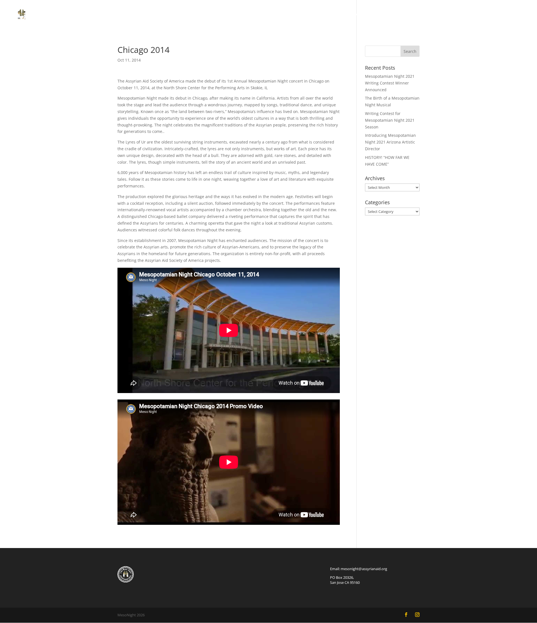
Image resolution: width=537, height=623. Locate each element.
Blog (444, 15)
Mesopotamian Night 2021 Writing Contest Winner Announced (389, 83)
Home (270, 15)
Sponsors (469, 15)
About (338, 15)
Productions (300, 15)
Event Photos (370, 15)
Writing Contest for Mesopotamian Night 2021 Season (389, 120)
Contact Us (502, 15)
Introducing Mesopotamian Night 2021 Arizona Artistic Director (390, 142)
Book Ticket (409, 15)
